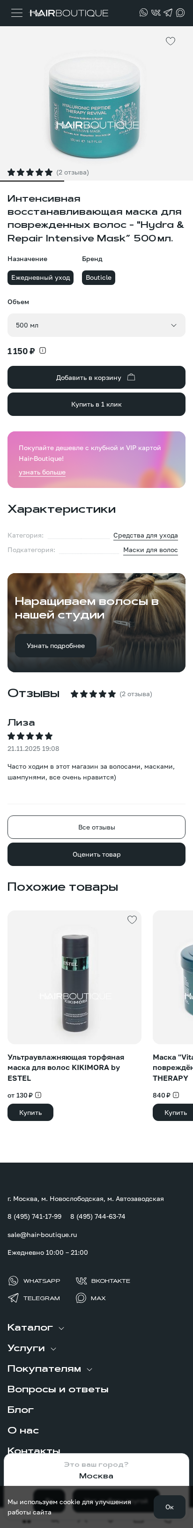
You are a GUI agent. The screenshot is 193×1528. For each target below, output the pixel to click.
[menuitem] (96, 1328)
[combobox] (96, 325)
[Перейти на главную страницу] (68, 13)
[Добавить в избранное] (170, 41)
